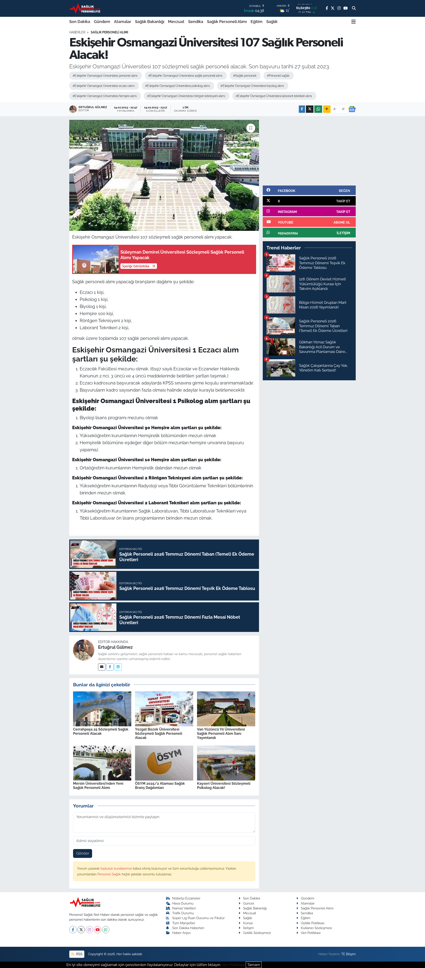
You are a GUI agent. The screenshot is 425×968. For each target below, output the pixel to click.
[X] (81, 929)
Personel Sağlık (109, 874)
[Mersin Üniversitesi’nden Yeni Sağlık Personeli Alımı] (102, 762)
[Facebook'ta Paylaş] (302, 109)
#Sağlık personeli (244, 75)
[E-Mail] (101, 667)
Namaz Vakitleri (184, 908)
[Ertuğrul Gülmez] (83, 650)
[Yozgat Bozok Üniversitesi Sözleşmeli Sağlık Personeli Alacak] (164, 708)
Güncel (248, 903)
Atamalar (122, 21)
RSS (78, 954)
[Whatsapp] (105, 929)
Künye (248, 923)
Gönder (82, 853)
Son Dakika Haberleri (188, 928)
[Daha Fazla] (326, 109)
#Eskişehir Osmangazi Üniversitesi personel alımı (105, 75)
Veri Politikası (311, 933)
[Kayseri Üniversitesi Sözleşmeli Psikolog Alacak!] (226, 762)
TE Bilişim (348, 954)
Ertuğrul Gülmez (115, 647)
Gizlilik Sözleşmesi (257, 933)
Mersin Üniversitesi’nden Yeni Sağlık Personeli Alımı (98, 785)
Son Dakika (79, 21)
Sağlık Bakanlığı (149, 21)
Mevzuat (176, 21)
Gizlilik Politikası (312, 923)
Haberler (77, 32)
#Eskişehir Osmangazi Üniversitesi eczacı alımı (103, 86)
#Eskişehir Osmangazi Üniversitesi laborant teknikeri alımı (274, 96)
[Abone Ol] (352, 109)
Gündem (102, 21)
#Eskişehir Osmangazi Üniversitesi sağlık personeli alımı (185, 75)
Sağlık (272, 21)
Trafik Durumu (183, 913)
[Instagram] (89, 929)
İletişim (248, 928)
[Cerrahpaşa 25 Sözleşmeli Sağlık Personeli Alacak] (102, 708)
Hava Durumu (182, 903)
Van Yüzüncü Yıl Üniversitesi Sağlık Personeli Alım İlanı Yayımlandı (221, 733)
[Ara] (354, 8)
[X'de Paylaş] (309, 109)
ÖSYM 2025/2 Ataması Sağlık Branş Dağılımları (160, 785)
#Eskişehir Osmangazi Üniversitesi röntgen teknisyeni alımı (186, 96)
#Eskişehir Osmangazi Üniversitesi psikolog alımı (177, 86)
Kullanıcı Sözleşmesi (316, 928)
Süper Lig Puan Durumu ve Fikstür (198, 918)
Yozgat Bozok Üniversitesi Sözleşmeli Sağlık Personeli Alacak (158, 733)
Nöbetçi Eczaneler (186, 898)
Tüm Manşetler (183, 923)
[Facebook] (110, 667)
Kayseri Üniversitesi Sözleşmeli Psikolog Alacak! (223, 785)
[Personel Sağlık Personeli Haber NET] (85, 8)
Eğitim (257, 21)
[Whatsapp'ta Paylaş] (318, 109)
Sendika (195, 21)
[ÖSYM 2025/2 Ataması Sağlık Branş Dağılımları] (164, 762)
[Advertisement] (309, 151)
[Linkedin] (118, 667)
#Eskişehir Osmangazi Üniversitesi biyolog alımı (252, 86)
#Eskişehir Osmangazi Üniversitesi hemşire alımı (105, 96)
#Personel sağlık (278, 75)
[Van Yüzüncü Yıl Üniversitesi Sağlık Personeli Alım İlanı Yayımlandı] (226, 708)
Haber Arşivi (181, 933)
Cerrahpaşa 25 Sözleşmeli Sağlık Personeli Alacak (100, 731)
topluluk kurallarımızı (116, 868)
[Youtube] (97, 929)
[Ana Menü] (353, 22)
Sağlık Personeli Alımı (227, 21)
